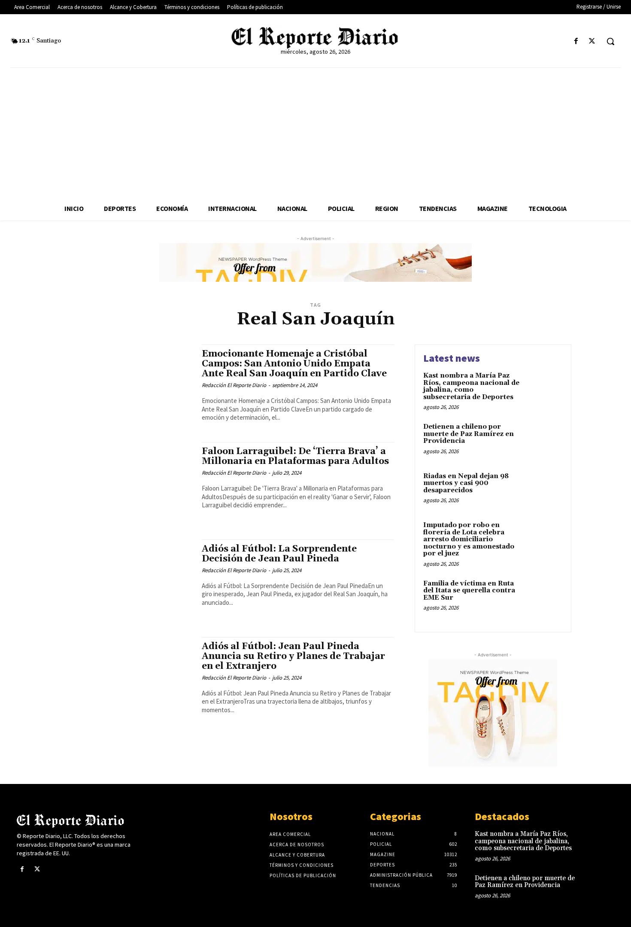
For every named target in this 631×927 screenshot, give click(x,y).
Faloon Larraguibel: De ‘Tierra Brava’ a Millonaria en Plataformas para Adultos (295, 456)
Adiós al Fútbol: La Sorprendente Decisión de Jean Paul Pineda (279, 553)
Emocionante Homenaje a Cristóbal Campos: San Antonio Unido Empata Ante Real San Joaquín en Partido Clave (294, 363)
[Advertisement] (315, 132)
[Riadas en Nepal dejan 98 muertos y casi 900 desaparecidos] (544, 489)
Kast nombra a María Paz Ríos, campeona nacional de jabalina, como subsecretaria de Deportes (471, 386)
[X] (592, 41)
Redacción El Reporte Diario (234, 385)
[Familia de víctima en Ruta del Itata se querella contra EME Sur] (544, 597)
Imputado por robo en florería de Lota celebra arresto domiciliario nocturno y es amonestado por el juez (468, 539)
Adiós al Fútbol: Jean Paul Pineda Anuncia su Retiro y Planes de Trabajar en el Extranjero (293, 656)
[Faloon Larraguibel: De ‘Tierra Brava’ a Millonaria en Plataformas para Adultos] (126, 482)
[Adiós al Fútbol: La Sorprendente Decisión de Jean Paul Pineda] (126, 580)
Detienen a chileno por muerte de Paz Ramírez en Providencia (468, 434)
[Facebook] (576, 41)
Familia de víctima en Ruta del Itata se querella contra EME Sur (469, 590)
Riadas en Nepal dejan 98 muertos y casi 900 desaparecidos (466, 483)
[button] (610, 41)
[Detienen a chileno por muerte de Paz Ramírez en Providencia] (544, 440)
